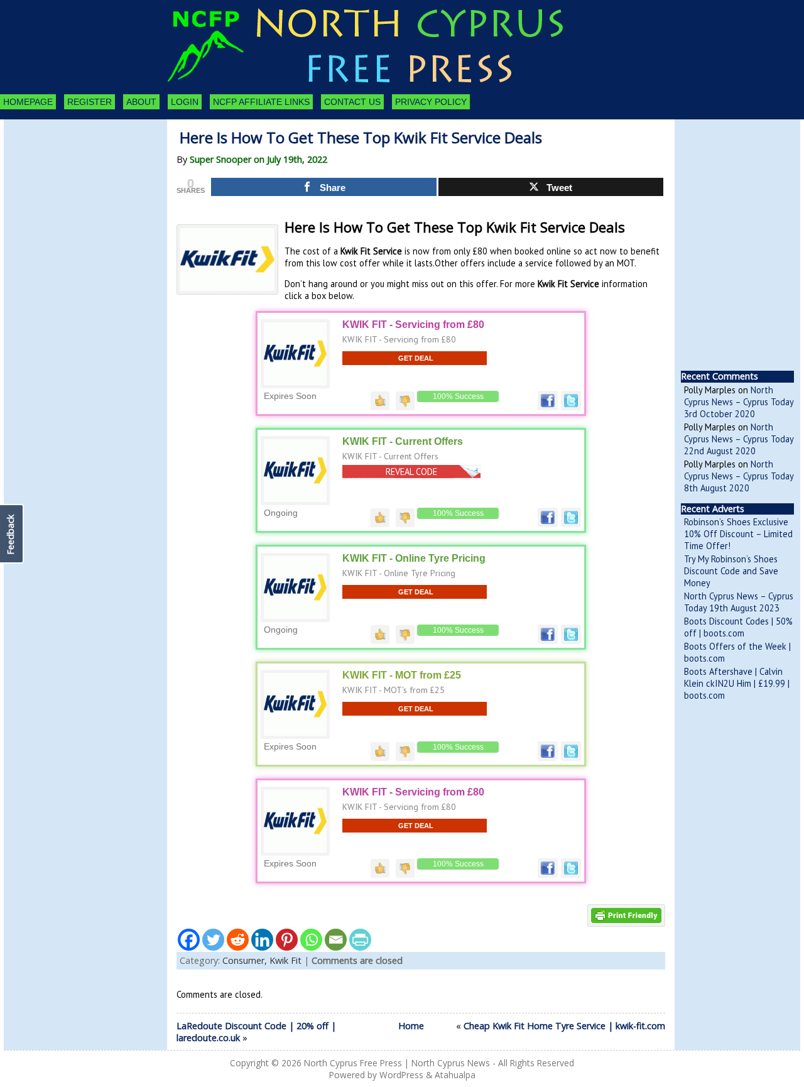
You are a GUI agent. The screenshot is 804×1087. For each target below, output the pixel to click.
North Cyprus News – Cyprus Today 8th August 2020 (738, 476)
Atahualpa (455, 1075)
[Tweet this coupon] (571, 407)
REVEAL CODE (411, 472)
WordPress (401, 1075)
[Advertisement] (73, 188)
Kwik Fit (285, 960)
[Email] (336, 940)
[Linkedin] (262, 940)
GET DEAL (415, 358)
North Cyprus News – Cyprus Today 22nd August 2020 (738, 439)
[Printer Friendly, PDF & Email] (626, 914)
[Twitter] (213, 940)
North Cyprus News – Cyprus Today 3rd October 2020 (738, 402)
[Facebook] (189, 940)
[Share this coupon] (548, 407)
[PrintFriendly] (360, 940)
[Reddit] (238, 940)
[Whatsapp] (311, 940)
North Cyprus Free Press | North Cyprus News (397, 1063)
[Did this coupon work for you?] (380, 400)
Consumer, (245, 960)
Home (411, 1026)
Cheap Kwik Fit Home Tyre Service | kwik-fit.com (564, 1026)
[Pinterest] (287, 940)
